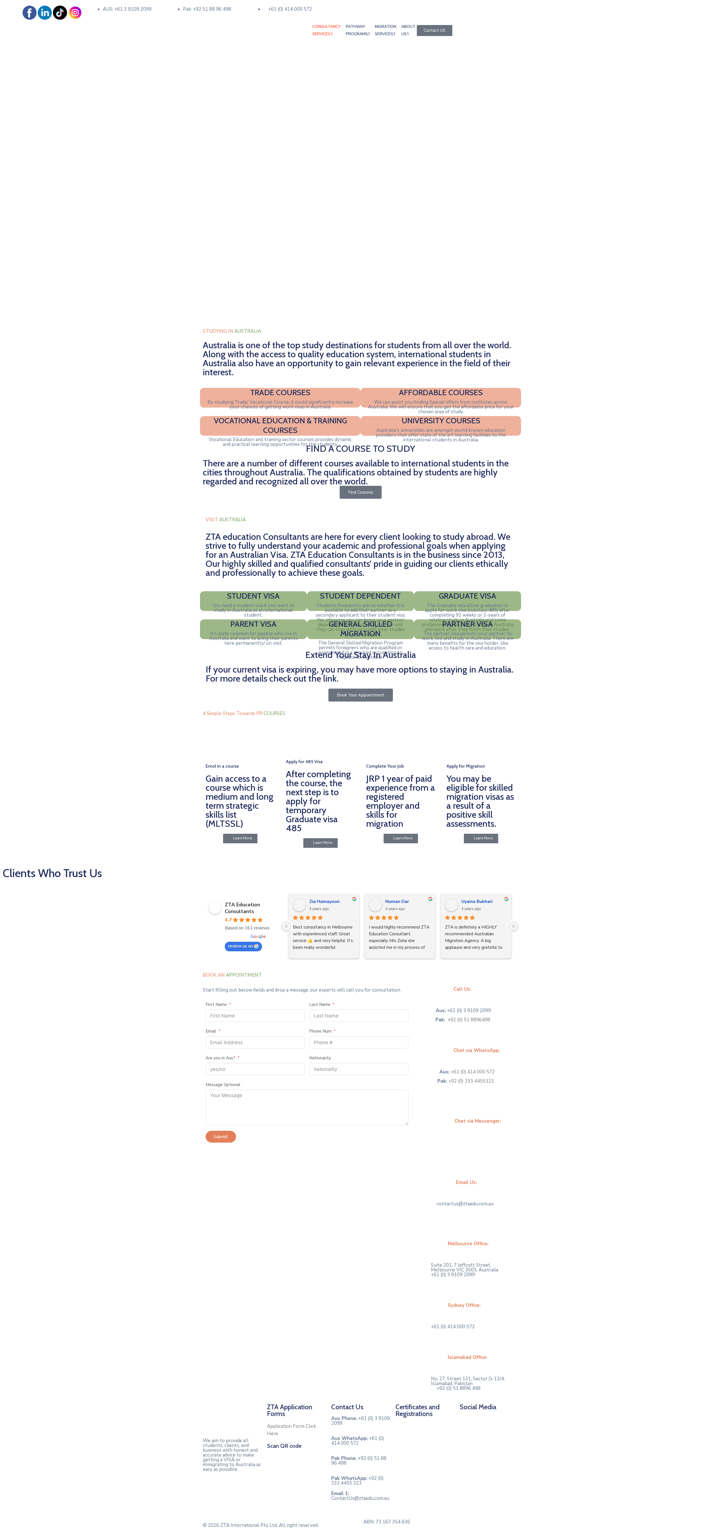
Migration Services (385, 30)
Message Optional (223, 1084)
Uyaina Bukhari (477, 901)
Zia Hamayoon (324, 901)
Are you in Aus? (220, 1058)
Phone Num (320, 1031)
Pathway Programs (357, 30)
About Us (408, 30)
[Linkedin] (486, 1423)
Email (211, 1031)
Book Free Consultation (389, 6)
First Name (216, 1004)
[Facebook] (467, 1423)
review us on (240, 946)
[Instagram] (506, 1423)
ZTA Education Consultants (242, 908)
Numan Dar (397, 901)
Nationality (320, 1058)
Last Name (319, 1004)
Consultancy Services (326, 30)
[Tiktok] (467, 1439)
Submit (220, 1137)
